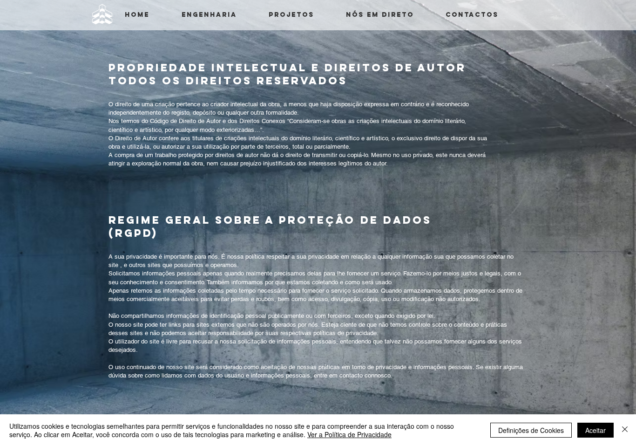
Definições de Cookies (531, 430)
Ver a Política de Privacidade (349, 434)
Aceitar (595, 430)
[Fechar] (624, 430)
